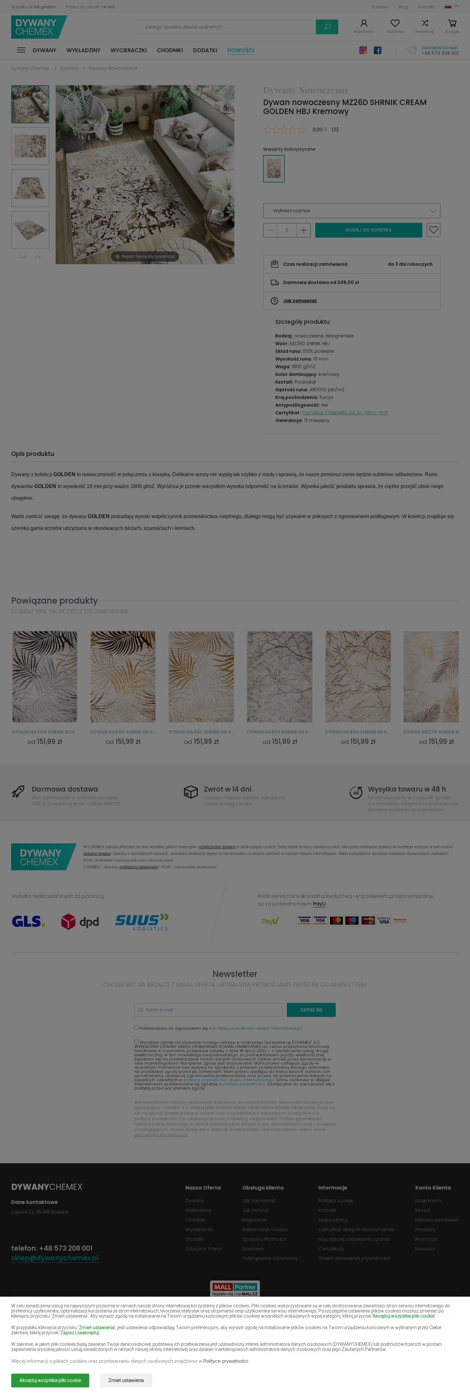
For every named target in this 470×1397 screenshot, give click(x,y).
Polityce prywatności (225, 1361)
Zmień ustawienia (126, 1380)
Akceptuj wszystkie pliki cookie (50, 1380)
